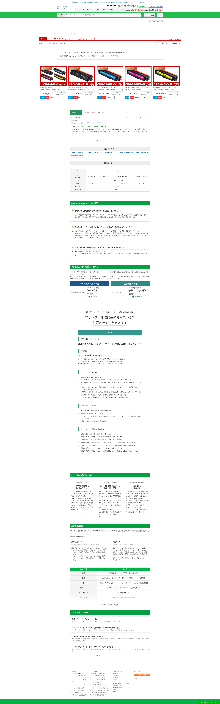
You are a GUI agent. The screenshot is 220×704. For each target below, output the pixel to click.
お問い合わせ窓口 (142, 675)
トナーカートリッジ (55, 33)
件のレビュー (60, 43)
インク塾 (115, 679)
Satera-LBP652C (94, 152)
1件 (102, 112)
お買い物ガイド (116, 675)
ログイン (160, 15)
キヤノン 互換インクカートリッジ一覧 (78, 677)
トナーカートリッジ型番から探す (97, 673)
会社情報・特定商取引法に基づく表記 (121, 683)
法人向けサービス (117, 677)
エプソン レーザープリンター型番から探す (99, 687)
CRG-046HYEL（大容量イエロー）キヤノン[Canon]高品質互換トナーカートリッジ (165, 88)
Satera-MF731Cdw (77, 156)
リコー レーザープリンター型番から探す (99, 692)
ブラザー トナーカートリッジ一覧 (97, 679)
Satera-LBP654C (78, 152)
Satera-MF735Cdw (126, 152)
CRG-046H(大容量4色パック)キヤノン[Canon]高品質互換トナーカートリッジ (50, 88)
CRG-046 (84, 33)
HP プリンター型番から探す (76, 692)
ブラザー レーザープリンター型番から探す (99, 690)
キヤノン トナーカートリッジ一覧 (71, 33)
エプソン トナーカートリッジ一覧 (97, 675)
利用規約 (115, 689)
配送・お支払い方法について (119, 687)
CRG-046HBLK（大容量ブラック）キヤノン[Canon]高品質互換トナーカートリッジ (80, 88)
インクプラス (116, 681)
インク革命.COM (44, 33)
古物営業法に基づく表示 (118, 685)
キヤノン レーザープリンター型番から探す (99, 688)
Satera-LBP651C (110, 152)
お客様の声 (115, 673)
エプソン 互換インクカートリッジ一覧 (78, 675)
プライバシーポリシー (118, 691)
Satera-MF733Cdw (142, 152)
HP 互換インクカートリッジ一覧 (76, 681)
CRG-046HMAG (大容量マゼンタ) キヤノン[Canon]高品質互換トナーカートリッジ (136, 88)
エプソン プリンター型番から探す (77, 687)
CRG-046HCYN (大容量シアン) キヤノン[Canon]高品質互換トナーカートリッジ (108, 88)
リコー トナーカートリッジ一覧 (97, 681)
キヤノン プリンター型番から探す (77, 688)
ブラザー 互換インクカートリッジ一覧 (78, 679)
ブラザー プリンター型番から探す (77, 690)
